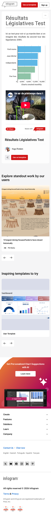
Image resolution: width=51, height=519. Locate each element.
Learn (6, 429)
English (6, 453)
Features (7, 419)
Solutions (7, 424)
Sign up (44, 5)
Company (7, 434)
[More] (45, 15)
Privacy (15, 494)
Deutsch (13, 453)
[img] (29, 49)
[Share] (7, 157)
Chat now (20, 448)
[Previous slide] (4, 257)
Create (6, 414)
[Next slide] (11, 257)
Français (36, 453)
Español (29, 453)
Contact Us (8, 448)
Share (11, 129)
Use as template (29, 5)
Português (21, 453)
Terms (6, 494)
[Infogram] (9, 5)
